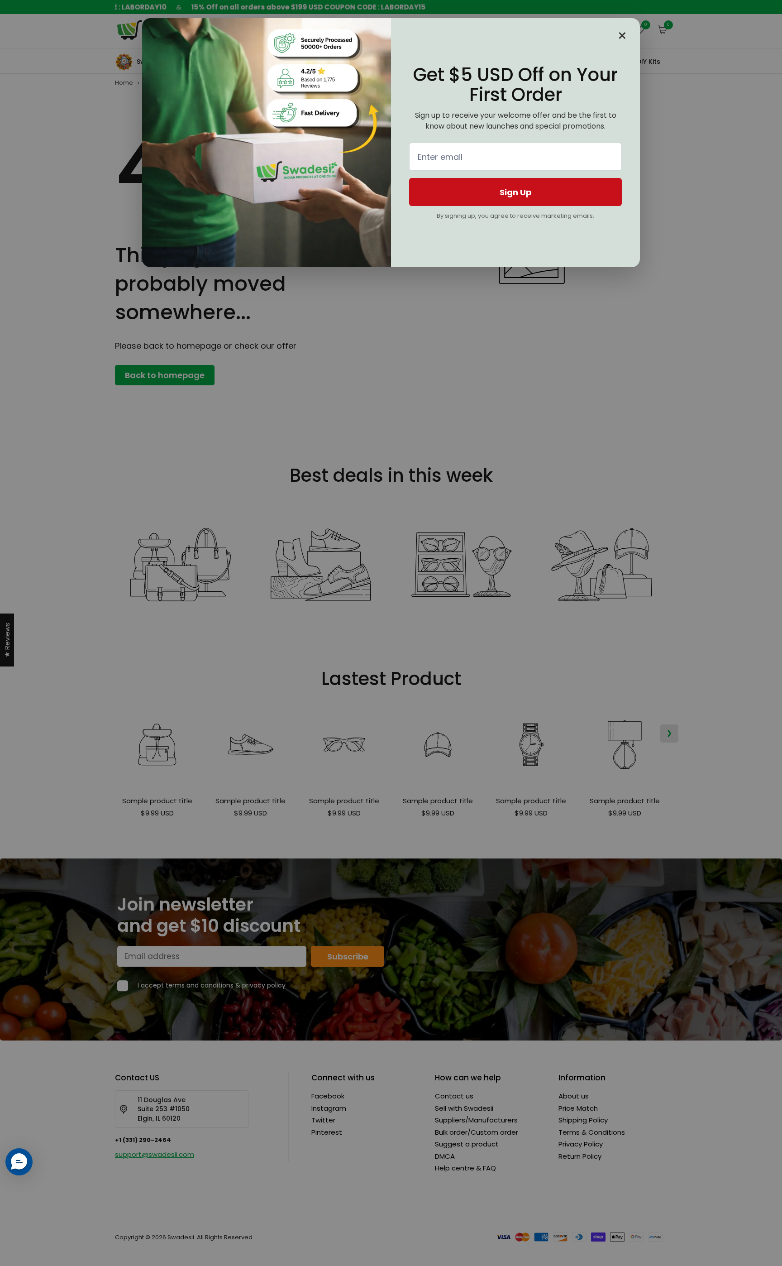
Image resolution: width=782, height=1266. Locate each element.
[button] (19, 1161)
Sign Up (516, 192)
